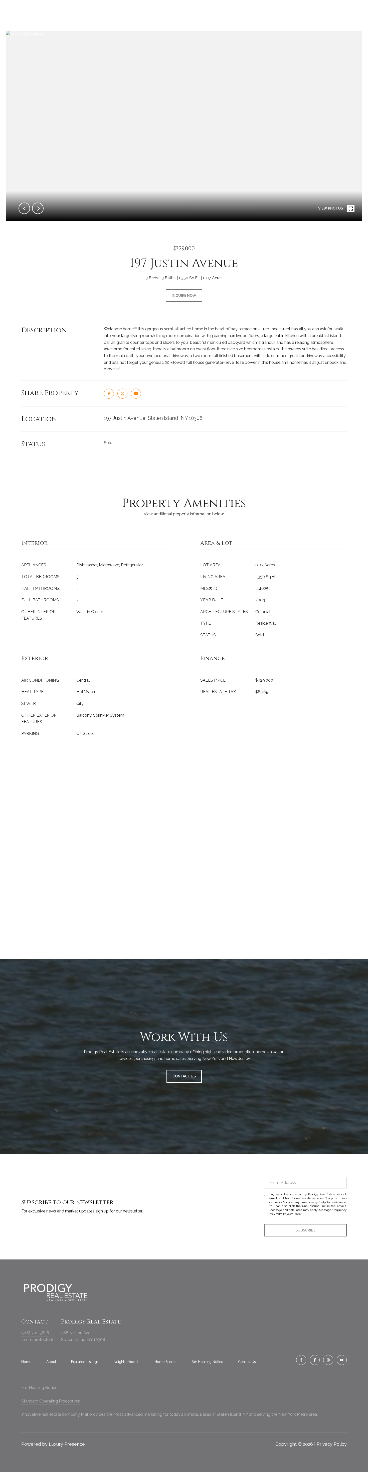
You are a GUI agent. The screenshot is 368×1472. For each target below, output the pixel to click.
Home (26, 1362)
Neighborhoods (126, 1362)
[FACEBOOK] (301, 1360)
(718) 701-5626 (35, 1332)
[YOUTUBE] (342, 1360)
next (38, 208)
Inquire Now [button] (184, 296)
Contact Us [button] (184, 1076)
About (51, 1362)
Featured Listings (85, 1362)
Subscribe (305, 1230)
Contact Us (247, 1362)
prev (24, 208)
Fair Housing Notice (207, 1362)
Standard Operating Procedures (50, 1401)
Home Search (165, 1362)
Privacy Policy (292, 1213)
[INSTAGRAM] (328, 1360)
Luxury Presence (67, 1444)
